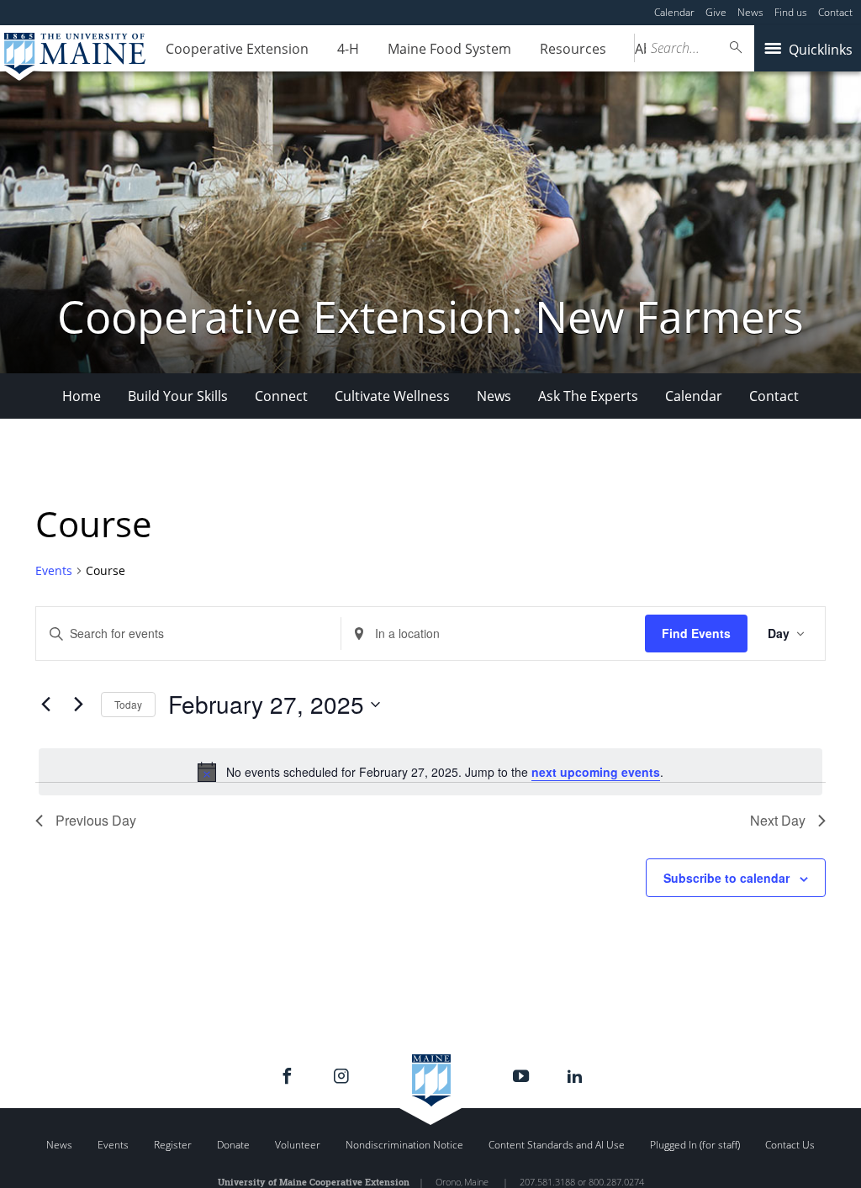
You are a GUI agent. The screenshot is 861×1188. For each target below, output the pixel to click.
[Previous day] (45, 704)
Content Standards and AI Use (557, 1145)
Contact (835, 12)
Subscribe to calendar (726, 877)
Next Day (778, 820)
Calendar (674, 12)
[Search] (736, 47)
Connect (281, 396)
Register (173, 1145)
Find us (790, 12)
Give (715, 12)
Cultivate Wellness (392, 396)
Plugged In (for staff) (695, 1145)
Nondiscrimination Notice (404, 1145)
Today (128, 704)
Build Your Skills (178, 396)
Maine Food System (449, 49)
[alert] (430, 771)
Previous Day (95, 820)
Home (81, 396)
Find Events (696, 633)
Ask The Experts (588, 396)
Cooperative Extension (237, 49)
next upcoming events (595, 771)
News (750, 12)
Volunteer (297, 1145)
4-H (348, 49)
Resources (573, 49)
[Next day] (78, 704)
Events (53, 570)
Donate (233, 1145)
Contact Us (790, 1145)
